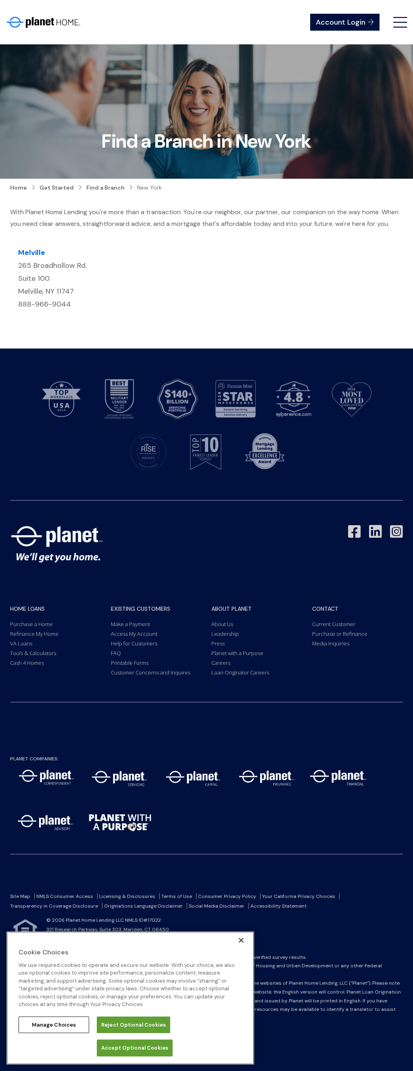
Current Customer (333, 624)
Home (18, 187)
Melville (31, 252)
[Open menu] (400, 22)
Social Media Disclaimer (216, 906)
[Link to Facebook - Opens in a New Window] (354, 531)
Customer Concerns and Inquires (150, 672)
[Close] (241, 940)
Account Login (340, 22)
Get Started (57, 187)
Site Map (20, 896)
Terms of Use (176, 896)
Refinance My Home (34, 633)
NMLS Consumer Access (64, 896)
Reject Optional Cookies (133, 1024)
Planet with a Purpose (237, 653)
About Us (222, 624)
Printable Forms (129, 662)
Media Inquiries (330, 643)
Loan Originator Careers (240, 672)
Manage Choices (54, 1024)
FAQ (116, 653)
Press (218, 643)
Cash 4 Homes (27, 662)
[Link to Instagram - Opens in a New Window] (396, 531)
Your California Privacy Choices (298, 896)
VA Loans (21, 643)
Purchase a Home (31, 624)
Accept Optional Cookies (134, 1047)
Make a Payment (130, 624)
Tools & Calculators (33, 653)
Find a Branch (105, 187)
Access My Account (134, 633)
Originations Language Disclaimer (143, 906)
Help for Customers (134, 643)
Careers (220, 662)
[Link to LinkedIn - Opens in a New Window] (375, 531)
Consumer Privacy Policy (227, 896)
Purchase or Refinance (339, 633)
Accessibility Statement (278, 906)
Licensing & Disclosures (127, 896)
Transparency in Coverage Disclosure (54, 906)
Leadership (225, 633)
